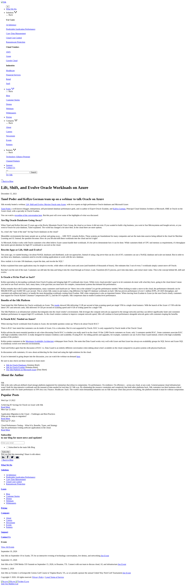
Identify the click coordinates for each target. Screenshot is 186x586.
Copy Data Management (16, 479)
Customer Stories (13, 496)
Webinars (10, 501)
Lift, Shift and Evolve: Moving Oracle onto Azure (46, 204)
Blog (8, 494)
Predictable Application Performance (20, 477)
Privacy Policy (38, 577)
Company (5, 513)
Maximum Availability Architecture (40, 341)
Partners (9, 527)
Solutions (5, 470)
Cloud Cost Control (14, 482)
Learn (8, 89)
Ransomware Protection (15, 484)
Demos (9, 498)
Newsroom (10, 523)
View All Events (7, 547)
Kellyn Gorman (119, 209)
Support (9, 165)
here (78, 356)
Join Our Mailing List (9, 584)
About (8, 518)
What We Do (11, 9)
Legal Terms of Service (54, 577)
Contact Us (10, 168)
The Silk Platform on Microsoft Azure (21, 370)
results (56, 305)
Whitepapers (11, 503)
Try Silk (9, 175)
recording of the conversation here (28, 215)
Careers (9, 520)
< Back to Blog (7, 181)
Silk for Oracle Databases (16, 365)
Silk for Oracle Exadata (15, 367)
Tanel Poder (6, 209)
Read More (5, 407)
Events (9, 525)
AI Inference (11, 475)
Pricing (9, 117)
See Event (105, 556)
